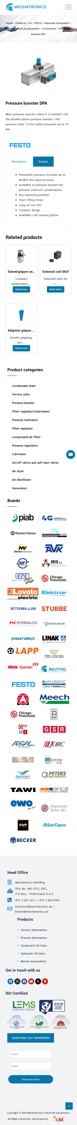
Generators (19, 488)
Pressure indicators (25, 420)
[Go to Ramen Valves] (22, 533)
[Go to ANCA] (54, 790)
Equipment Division (34, 945)
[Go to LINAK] (54, 639)
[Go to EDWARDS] (54, 624)
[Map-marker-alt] (45, 981)
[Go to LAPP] (22, 651)
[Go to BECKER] (22, 840)
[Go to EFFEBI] (54, 759)
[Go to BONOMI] (54, 714)
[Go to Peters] (54, 774)
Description (18, 162)
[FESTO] (29, 144)
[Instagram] (17, 981)
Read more (21, 289)
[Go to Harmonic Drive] (54, 807)
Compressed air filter (26, 437)
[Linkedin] (10, 981)
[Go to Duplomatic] (54, 684)
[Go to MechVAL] (54, 669)
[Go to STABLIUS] (22, 608)
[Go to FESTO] (22, 684)
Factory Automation (34, 930)
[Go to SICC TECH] (22, 759)
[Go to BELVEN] (22, 774)
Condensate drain (24, 386)
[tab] (19, 161)
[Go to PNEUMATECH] (22, 639)
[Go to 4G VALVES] (54, 518)
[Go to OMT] (22, 563)
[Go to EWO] (22, 805)
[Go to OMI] (22, 729)
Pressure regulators (25, 445)
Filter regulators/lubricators (31, 411)
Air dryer (18, 471)
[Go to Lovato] (22, 593)
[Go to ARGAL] (22, 744)
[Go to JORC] (54, 744)
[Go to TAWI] (22, 790)
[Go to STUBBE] (54, 608)
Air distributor (21, 480)
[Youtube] (31, 981)
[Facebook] (24, 981)
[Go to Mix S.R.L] (54, 563)
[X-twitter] (38, 981)
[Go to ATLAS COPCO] (54, 825)
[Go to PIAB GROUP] (22, 518)
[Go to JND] (22, 624)
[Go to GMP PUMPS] (22, 825)
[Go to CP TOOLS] (22, 714)
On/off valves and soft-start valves (35, 462)
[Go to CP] (54, 578)
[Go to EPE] (22, 578)
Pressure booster (23, 403)
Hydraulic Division (33, 953)
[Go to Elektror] (54, 593)
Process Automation (34, 938)
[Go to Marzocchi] (54, 533)
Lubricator (19, 454)
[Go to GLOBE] (22, 699)
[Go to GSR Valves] (54, 729)
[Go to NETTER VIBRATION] (22, 548)
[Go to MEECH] (54, 699)
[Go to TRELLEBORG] (54, 654)
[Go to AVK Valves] (54, 548)
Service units (21, 394)
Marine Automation (33, 961)
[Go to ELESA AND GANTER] (22, 666)
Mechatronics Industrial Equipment (48, 1112)
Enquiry (43, 162)
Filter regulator (22, 428)
